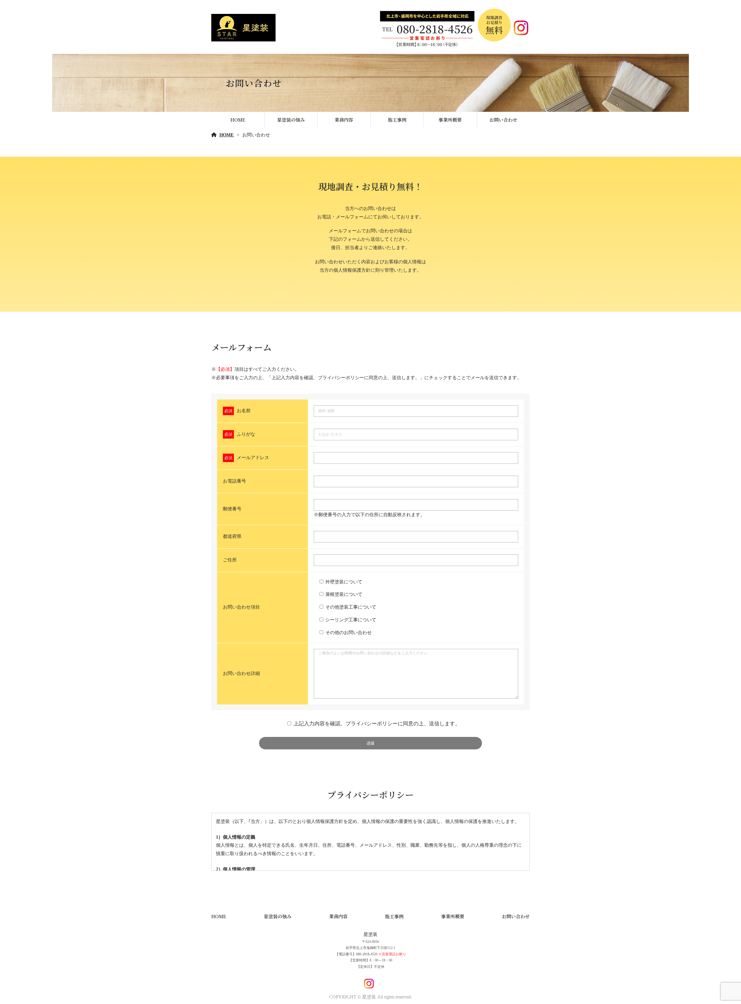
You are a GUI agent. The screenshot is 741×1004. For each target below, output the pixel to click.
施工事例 (397, 119)
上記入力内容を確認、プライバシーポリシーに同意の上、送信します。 (377, 723)
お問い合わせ (503, 119)
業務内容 (344, 119)
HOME (237, 119)
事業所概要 (450, 119)
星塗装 (370, 934)
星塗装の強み (291, 119)
